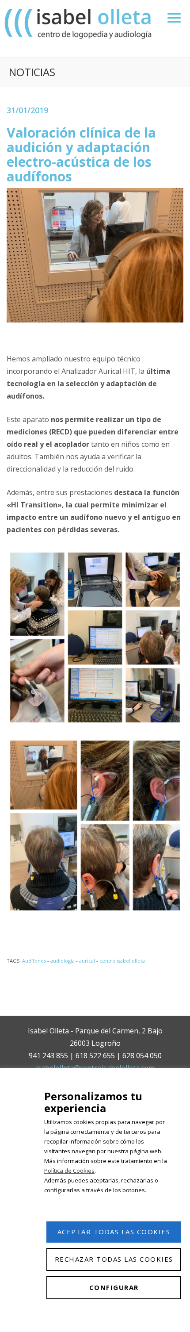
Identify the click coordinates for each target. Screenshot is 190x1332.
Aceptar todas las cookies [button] (114, 1231)
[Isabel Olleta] (79, 23)
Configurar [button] (114, 1287)
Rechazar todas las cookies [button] (114, 1259)
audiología (62, 960)
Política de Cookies (69, 1171)
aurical (87, 960)
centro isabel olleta (122, 960)
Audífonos (34, 960)
